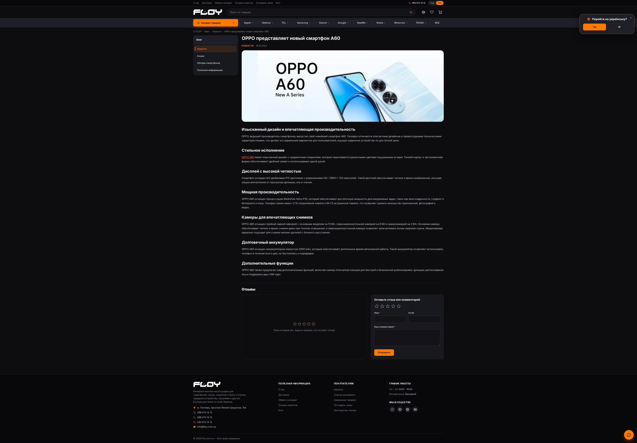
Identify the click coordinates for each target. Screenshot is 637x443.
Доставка (207, 3)
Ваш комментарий (385, 326)
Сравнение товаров (345, 400)
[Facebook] (400, 409)
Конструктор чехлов (345, 410)
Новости (202, 49)
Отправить (384, 352)
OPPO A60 (248, 157)
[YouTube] (415, 409)
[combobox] (317, 12)
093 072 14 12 (204, 422)
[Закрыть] (631, 17)
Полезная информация (210, 70)
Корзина (338, 389)
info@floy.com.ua (206, 426)
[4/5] (393, 306)
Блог (278, 3)
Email (411, 312)
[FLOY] (207, 12)
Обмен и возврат (223, 3)
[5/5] (398, 306)
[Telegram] (408, 409)
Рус (440, 3)
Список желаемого (344, 395)
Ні (619, 26)
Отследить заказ (264, 3)
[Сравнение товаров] (423, 12)
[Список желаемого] (431, 12)
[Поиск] (411, 12)
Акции (200, 56)
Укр (432, 3)
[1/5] (376, 306)
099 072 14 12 (418, 3)
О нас (196, 3)
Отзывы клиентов (244, 3)
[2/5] (382, 306)
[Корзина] (440, 12)
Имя (377, 312)
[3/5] (387, 306)
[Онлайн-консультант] (629, 435)
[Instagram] (392, 409)
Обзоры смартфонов (208, 63)
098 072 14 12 (204, 417)
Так (595, 26)
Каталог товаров (211, 22)
